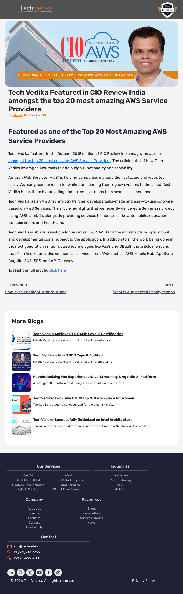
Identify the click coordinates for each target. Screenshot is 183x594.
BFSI (120, 485)
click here (57, 270)
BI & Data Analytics (69, 480)
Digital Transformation (69, 489)
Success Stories (91, 518)
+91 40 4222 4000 (27, 558)
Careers (34, 522)
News (91, 522)
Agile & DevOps (28, 489)
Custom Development (28, 485)
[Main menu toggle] (10, 9)
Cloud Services (69, 485)
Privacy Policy (143, 581)
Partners (34, 518)
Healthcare (120, 475)
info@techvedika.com (29, 546)
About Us (34, 508)
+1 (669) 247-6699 (27, 552)
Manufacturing (120, 480)
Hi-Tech (120, 489)
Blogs (91, 508)
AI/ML (69, 475)
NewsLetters (91, 513)
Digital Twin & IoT (28, 480)
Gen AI (28, 475)
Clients (34, 513)
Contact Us (34, 527)
